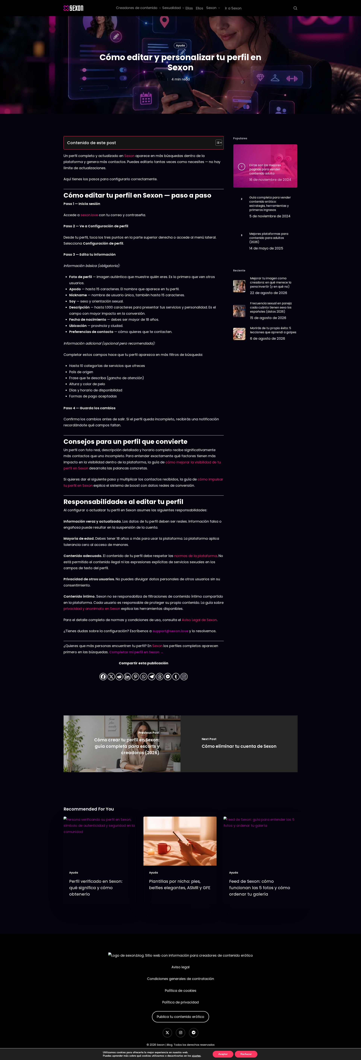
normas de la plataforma (195, 555)
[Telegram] (151, 673)
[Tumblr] (176, 673)
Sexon (129, 155)
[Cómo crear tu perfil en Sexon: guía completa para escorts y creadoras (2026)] (122, 743)
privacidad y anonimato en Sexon (92, 608)
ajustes (196, 1056)
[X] (111, 673)
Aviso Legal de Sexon (199, 620)
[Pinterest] (135, 673)
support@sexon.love (170, 631)
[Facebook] (103, 673)
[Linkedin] (127, 673)
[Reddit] (119, 673)
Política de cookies (180, 990)
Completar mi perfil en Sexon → (136, 652)
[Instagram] (184, 673)
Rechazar (246, 1054)
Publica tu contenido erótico (180, 1016)
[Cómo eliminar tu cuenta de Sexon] (239, 743)
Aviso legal (180, 967)
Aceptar (223, 1054)
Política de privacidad (180, 1002)
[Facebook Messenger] (167, 673)
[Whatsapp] (143, 673)
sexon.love (89, 215)
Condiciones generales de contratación (180, 978)
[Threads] (159, 673)
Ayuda (180, 45)
